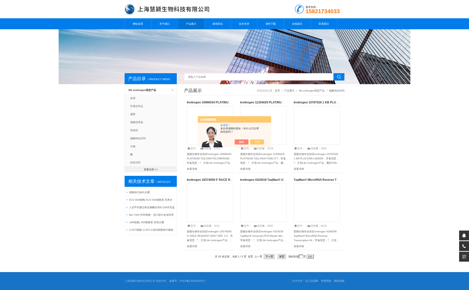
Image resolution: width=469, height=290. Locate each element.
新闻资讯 (218, 23)
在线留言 (297, 23)
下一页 (269, 256)
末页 (281, 256)
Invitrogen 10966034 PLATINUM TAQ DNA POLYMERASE (226, 102)
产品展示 (191, 23)
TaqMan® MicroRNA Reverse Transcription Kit (326, 179)
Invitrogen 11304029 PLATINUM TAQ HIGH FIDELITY (276, 102)
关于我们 (164, 23)
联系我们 (324, 23)
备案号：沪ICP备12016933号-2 (187, 280)
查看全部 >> (151, 169)
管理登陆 (326, 280)
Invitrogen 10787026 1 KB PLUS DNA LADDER (326, 102)
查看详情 (192, 168)
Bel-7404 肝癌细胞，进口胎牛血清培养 (151, 214)
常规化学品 (136, 106)
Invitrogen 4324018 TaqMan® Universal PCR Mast (274, 179)
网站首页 (138, 23)
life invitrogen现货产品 (142, 90)
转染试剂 (135, 162)
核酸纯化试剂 (138, 138)
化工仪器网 (311, 280)
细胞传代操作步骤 (139, 192)
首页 (277, 90)
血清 (132, 98)
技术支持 (244, 23)
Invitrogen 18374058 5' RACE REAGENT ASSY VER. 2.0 (225, 179)
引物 (132, 146)
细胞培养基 (136, 122)
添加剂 (134, 130)
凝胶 (132, 114)
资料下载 (270, 23)
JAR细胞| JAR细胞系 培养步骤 (146, 222)
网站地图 (339, 280)
